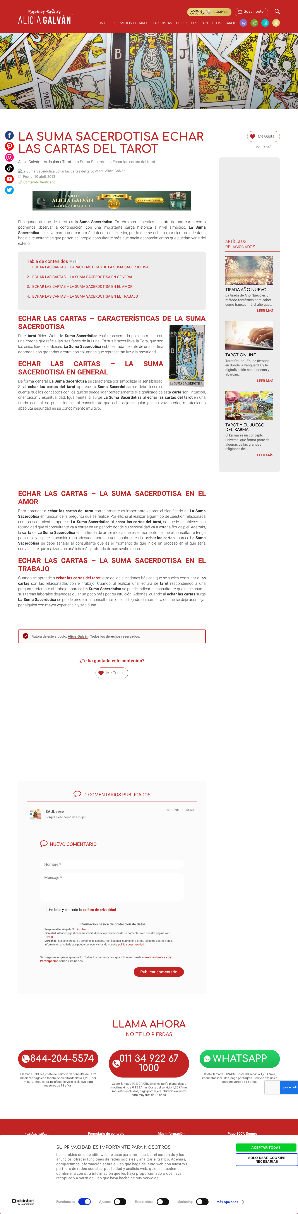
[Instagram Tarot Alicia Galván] (9, 157)
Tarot (230, 23)
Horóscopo (187, 23)
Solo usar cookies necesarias (267, 1159)
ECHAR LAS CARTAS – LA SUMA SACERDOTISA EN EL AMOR (82, 286)
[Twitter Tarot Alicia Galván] (9, 190)
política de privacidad (99, 910)
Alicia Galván (29, 162)
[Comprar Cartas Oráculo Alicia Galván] (276, 23)
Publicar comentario (158, 971)
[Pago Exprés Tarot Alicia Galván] (255, 23)
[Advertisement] (112, 454)
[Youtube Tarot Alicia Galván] (9, 179)
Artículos (211, 23)
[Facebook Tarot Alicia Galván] (9, 135)
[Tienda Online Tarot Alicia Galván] (245, 23)
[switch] (120, 1201)
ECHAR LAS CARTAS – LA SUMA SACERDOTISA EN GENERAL (82, 277)
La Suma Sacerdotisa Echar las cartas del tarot (115, 162)
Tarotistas (162, 23)
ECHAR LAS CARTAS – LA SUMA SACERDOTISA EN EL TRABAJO (85, 296)
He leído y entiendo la (82, 910)
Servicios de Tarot (131, 23)
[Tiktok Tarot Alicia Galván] (9, 168)
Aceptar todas (266, 1147)
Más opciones (227, 1202)
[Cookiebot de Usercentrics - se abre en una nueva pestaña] (23, 1202)
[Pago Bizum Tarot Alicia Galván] (266, 23)
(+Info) (81, 929)
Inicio (105, 23)
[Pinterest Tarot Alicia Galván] (9, 146)
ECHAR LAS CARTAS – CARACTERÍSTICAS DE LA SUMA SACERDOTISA (90, 267)
